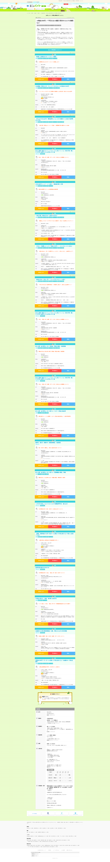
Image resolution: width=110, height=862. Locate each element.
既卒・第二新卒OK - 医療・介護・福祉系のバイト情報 (71, 845)
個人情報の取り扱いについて (42, 850)
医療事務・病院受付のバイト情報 (43, 832)
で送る (34, 813)
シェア (48, 814)
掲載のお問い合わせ (69, 850)
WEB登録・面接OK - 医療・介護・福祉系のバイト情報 (35, 845)
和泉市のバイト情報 (30, 828)
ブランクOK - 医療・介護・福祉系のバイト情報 (35, 846)
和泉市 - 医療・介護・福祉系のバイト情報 (33, 840)
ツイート (61, 814)
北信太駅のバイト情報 (45, 828)
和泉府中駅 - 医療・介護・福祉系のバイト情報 (48, 840)
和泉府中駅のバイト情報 (37, 828)
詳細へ (68, 79)
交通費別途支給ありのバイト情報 (43, 836)
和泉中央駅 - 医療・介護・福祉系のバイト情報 (49, 841)
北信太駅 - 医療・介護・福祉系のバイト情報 (63, 840)
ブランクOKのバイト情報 (64, 836)
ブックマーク (75, 814)
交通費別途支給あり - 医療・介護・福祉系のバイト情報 (53, 845)
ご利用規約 (49, 850)
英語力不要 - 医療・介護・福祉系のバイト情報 (50, 846)
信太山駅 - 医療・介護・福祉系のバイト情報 (34, 841)
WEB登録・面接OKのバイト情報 (32, 836)
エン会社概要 (63, 850)
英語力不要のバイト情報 (72, 836)
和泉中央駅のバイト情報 (62, 828)
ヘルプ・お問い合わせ (56, 850)
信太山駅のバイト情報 (53, 828)
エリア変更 (48, 6)
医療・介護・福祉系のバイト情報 (32, 832)
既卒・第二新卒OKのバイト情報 (54, 836)
